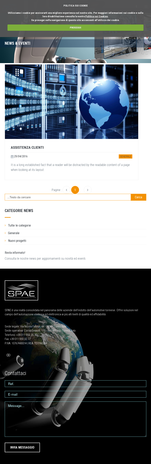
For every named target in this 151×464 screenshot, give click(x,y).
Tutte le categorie (19, 225)
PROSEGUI (75, 27)
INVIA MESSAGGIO (22, 447)
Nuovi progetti (17, 241)
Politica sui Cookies (96, 16)
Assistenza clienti (27, 147)
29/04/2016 (21, 156)
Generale (125, 156)
